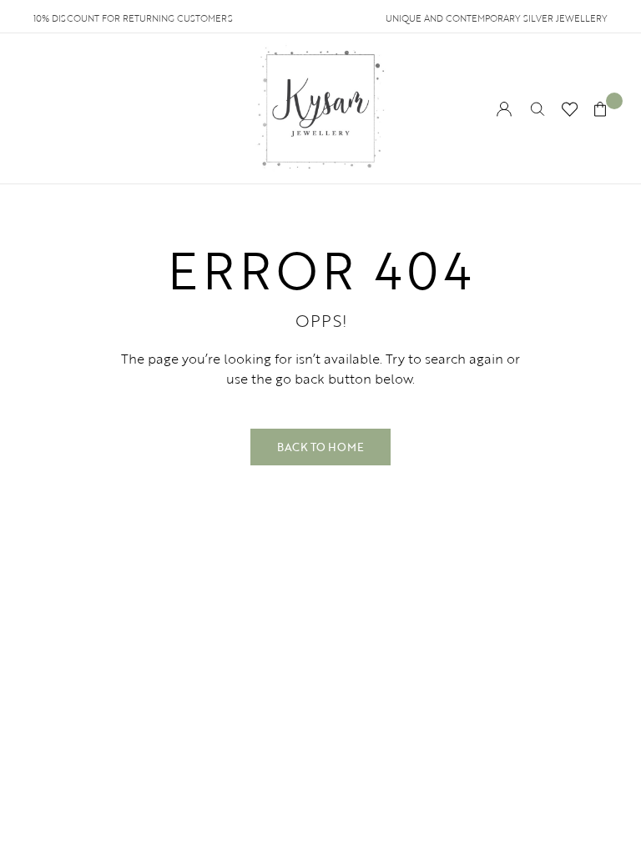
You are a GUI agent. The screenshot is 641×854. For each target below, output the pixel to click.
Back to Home (320, 447)
